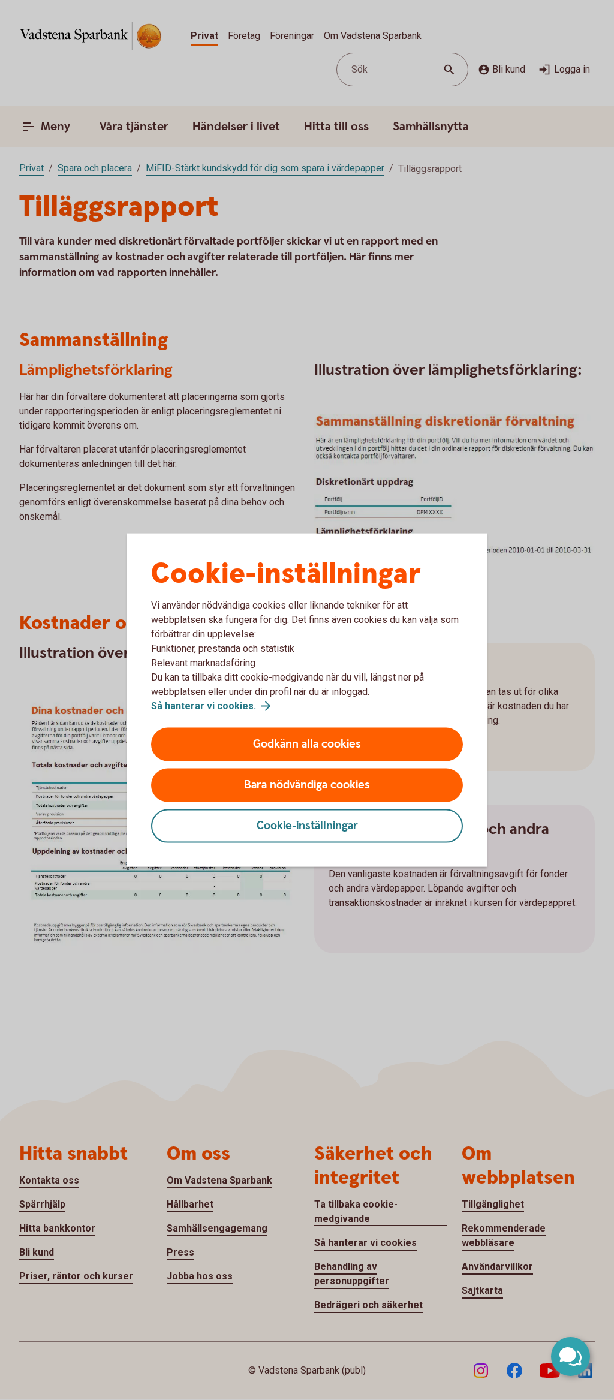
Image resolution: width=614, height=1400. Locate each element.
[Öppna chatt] (570, 1356)
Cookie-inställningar (307, 825)
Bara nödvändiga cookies (307, 785)
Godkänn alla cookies (307, 744)
